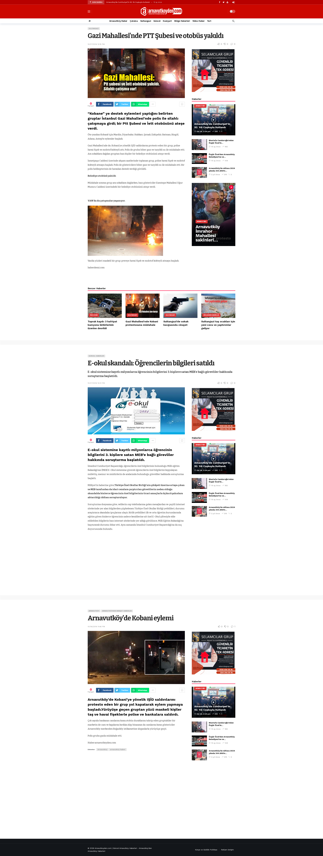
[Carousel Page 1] (203, 187)
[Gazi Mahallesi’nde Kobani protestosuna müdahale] (143, 306)
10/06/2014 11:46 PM (96, 627)
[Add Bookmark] (182, 104)
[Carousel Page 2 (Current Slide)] (209, 187)
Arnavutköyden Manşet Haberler (117, 611)
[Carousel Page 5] (226, 187)
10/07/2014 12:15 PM (96, 44)
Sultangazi (94, 28)
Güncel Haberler (96, 356)
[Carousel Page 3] (214, 187)
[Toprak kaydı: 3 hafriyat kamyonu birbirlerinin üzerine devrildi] (105, 306)
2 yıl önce (215, 174)
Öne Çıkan (94, 315)
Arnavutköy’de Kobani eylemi (130, 618)
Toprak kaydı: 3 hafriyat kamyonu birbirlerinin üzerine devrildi (102, 325)
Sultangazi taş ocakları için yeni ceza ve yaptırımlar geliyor (218, 325)
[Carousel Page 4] (220, 187)
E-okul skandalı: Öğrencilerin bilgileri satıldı (151, 363)
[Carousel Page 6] (231, 187)
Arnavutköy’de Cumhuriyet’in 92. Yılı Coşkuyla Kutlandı (128, 2)
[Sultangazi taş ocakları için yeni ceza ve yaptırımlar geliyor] (218, 306)
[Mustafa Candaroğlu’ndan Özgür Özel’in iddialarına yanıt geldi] (199, 144)
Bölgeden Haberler (211, 315)
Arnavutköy (200, 106)
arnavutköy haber (117, 749)
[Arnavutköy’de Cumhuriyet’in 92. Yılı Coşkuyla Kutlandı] (213, 119)
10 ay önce (216, 147)
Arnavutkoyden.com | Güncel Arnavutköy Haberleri (116, 848)
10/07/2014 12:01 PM (96, 383)
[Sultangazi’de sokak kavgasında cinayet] (180, 306)
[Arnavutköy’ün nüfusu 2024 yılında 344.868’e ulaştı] (199, 172)
